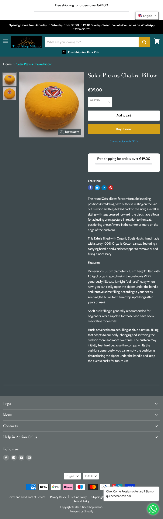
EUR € (89, 476)
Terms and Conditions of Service (26, 497)
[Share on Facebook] (90, 187)
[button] (147, 16)
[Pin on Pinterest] (110, 187)
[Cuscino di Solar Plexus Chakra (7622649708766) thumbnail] (9, 79)
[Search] (144, 42)
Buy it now (124, 129)
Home (7, 64)
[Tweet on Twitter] (97, 187)
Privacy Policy (58, 497)
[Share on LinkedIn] (104, 187)
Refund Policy (79, 497)
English (70, 476)
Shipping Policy (100, 497)
